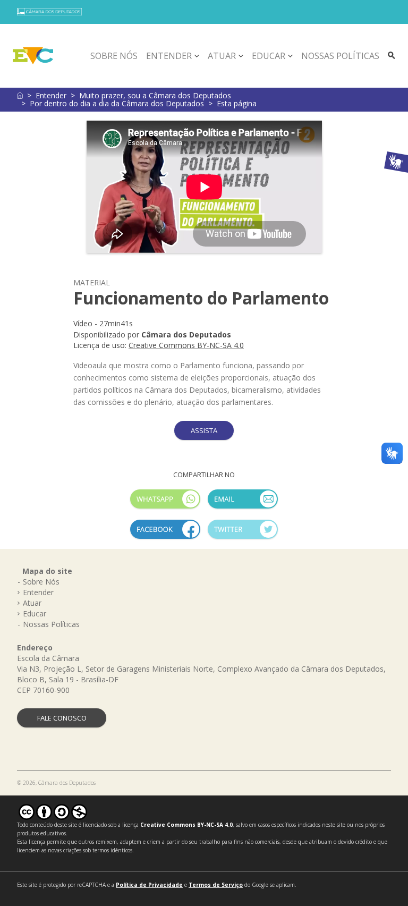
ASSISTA (204, 430)
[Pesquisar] (391, 55)
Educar (268, 56)
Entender (169, 56)
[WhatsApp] (165, 503)
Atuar (222, 56)
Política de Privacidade (149, 884)
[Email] (243, 503)
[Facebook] (165, 534)
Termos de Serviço (216, 884)
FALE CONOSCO (62, 718)
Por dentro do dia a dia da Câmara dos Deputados (117, 103)
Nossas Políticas (340, 56)
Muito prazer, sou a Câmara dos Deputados (155, 95)
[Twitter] (243, 534)
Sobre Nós (114, 56)
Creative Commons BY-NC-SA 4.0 (186, 345)
